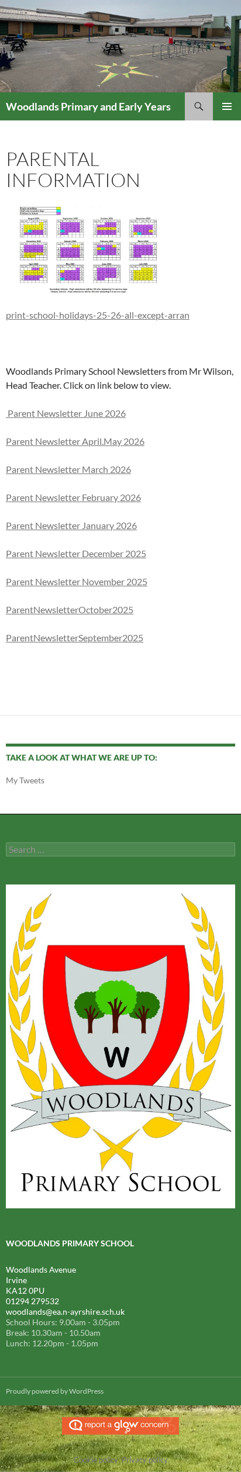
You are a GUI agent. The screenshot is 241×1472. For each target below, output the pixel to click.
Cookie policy (96, 1459)
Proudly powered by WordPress (55, 1391)
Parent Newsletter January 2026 (71, 525)
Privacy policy (145, 1459)
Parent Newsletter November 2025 (76, 581)
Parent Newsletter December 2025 (76, 553)
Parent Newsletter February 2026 (73, 497)
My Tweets (25, 780)
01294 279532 (32, 1301)
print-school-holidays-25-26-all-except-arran (98, 314)
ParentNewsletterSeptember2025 (74, 637)
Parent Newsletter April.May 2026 (75, 441)
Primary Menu (227, 106)
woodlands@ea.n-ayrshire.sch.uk (65, 1311)
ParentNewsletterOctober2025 (69, 609)
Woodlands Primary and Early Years (88, 106)
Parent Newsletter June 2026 (66, 413)
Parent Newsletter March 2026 (68, 469)
